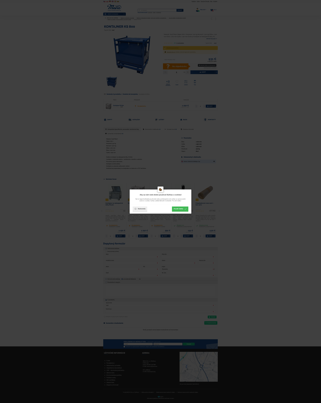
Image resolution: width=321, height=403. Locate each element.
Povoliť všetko (178, 209)
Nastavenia (141, 209)
